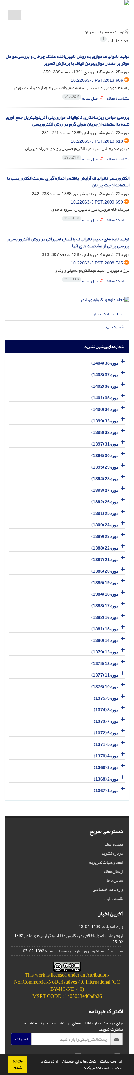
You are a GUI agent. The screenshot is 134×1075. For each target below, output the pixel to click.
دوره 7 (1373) (106, 721)
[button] (81, 1068)
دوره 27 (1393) (104, 490)
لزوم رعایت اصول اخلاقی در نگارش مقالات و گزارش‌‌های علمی (73, 935)
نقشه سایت (113, 898)
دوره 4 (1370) (106, 756)
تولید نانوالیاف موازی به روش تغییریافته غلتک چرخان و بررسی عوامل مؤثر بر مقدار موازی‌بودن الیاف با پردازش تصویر (67, 60)
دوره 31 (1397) (104, 444)
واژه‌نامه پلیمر (112, 926)
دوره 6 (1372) (106, 733)
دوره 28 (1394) (104, 479)
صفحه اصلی (113, 844)
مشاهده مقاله (118, 98)
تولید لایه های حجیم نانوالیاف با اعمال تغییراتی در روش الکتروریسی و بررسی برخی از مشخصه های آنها (68, 242)
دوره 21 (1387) (104, 559)
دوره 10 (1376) (104, 687)
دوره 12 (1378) (104, 663)
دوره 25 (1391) (104, 513)
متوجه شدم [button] (18, 1064)
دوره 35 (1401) (104, 398)
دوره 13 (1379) (104, 652)
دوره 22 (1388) (104, 548)
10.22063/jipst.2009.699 (97, 202)
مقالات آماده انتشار (108, 314)
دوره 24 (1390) (104, 525)
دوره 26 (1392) (104, 502)
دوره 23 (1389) (104, 536)
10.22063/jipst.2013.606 (97, 80)
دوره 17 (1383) (104, 606)
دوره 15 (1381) (104, 629)
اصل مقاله (81, 98)
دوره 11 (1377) (104, 675)
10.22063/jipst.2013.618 (97, 141)
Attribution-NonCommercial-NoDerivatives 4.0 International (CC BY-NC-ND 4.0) (67, 982)
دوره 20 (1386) (104, 571)
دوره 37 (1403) (104, 375)
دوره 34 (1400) (104, 409)
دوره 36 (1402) (104, 386)
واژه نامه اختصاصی (108, 889)
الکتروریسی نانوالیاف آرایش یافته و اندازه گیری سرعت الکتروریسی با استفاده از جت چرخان (68, 182)
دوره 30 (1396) (104, 455)
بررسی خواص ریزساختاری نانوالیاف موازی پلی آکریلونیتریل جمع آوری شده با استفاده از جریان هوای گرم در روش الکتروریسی (67, 121)
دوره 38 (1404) (104, 363)
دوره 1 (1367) (106, 791)
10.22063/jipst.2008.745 (97, 263)
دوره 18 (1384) (104, 594)
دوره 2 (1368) (106, 779)
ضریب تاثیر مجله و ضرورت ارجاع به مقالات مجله (84, 951)
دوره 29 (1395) (104, 467)
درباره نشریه (112, 853)
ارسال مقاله (113, 871)
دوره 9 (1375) (106, 698)
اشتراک (21, 1039)
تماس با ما (115, 880)
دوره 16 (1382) (104, 617)
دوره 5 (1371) (106, 744)
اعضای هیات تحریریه (106, 862)
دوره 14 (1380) (104, 640)
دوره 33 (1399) (104, 421)
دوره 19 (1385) (104, 583)
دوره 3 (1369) (106, 767)
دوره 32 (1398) (104, 432)
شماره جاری (114, 327)
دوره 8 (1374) (106, 710)
